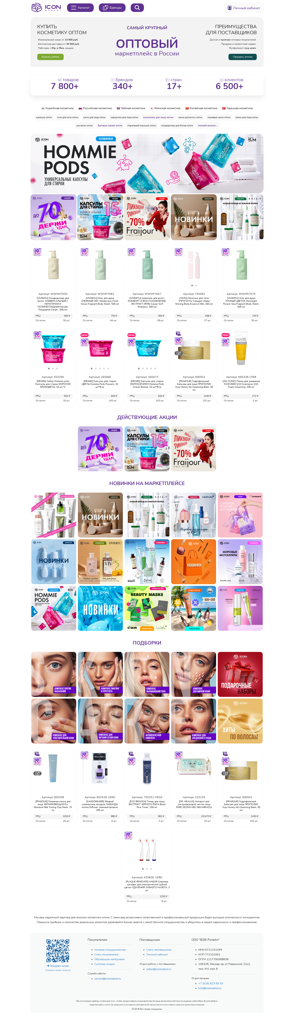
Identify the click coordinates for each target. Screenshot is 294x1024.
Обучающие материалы (109, 959)
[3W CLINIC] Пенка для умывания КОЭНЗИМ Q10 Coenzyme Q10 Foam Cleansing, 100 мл (241, 384)
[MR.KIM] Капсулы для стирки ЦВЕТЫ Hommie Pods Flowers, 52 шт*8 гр (100, 384)
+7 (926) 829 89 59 (210, 983)
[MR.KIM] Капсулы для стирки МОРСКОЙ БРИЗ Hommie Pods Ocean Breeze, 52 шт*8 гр (147, 384)
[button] (136, 191)
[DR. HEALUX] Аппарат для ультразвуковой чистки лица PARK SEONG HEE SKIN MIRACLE (194, 804)
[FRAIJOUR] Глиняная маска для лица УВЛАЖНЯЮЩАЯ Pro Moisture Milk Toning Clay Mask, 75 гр (53, 806)
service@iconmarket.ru (107, 979)
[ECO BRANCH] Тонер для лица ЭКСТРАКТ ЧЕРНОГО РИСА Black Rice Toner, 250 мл (147, 804)
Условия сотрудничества (110, 950)
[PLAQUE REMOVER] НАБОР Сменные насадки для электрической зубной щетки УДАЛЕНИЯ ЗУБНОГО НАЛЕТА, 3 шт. (147, 886)
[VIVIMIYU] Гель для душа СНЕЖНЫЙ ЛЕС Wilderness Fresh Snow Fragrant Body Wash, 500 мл (100, 301)
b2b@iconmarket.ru (209, 988)
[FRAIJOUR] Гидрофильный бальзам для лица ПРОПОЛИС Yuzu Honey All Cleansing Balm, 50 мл (194, 385)
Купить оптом (50, 57)
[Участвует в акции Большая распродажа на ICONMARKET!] (37, 251)
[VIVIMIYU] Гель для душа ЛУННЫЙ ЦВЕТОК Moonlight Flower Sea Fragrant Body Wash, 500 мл (241, 302)
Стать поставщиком (158, 950)
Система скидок (104, 964)
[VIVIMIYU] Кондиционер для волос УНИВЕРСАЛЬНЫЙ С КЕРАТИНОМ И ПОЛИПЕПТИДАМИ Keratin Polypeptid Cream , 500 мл (53, 304)
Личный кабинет (157, 954)
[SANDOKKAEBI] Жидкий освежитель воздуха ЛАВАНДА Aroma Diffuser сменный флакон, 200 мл (99, 806)
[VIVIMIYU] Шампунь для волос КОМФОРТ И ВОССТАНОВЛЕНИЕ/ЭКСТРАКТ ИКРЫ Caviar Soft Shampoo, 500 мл (147, 302)
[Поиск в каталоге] (137, 7)
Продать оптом (242, 57)
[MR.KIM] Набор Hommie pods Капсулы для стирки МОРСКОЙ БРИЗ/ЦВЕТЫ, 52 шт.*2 (52, 384)
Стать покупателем (106, 954)
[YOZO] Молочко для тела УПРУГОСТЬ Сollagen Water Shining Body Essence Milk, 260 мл (194, 301)
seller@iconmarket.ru (158, 969)
